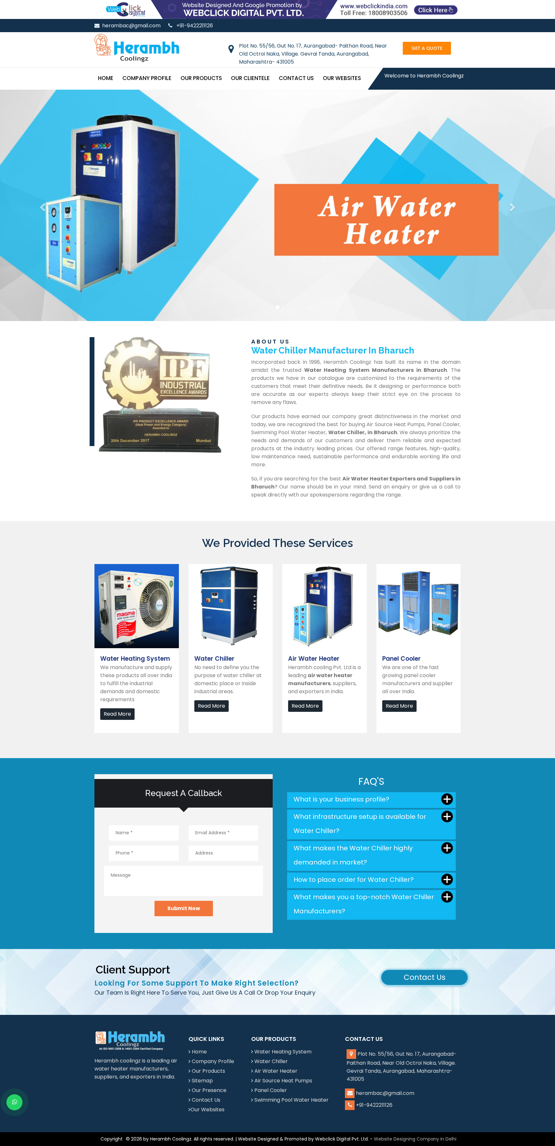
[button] (41, 205)
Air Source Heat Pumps (283, 1080)
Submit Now (183, 908)
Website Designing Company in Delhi (415, 1139)
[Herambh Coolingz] (136, 47)
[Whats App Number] (14, 1102)
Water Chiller (271, 1061)
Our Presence (209, 1090)
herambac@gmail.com (131, 25)
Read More (117, 714)
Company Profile (147, 78)
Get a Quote (426, 48)
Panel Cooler (270, 1090)
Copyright (112, 1139)
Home (105, 78)
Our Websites (342, 78)
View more (107, 568)
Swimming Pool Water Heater (291, 1100)
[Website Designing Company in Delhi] (277, 9)
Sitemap (202, 1080)
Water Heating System (283, 1051)
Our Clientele (250, 78)
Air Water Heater (275, 1071)
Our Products (201, 78)
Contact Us (296, 78)
